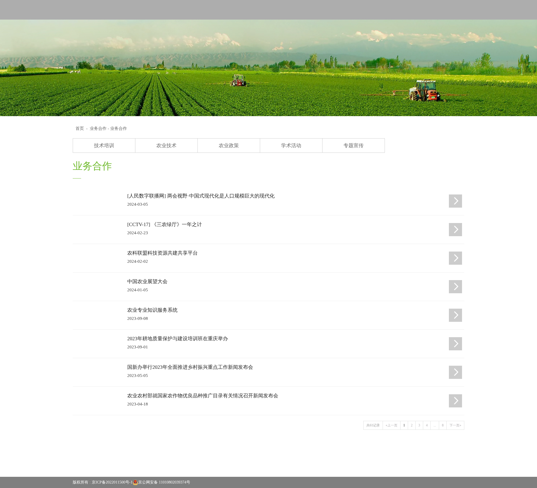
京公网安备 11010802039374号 (164, 482)
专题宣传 (353, 145)
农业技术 (166, 145)
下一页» (455, 425)
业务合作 (98, 128)
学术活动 (291, 145)
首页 (80, 128)
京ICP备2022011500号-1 (112, 482)
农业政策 (229, 145)
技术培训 (104, 145)
